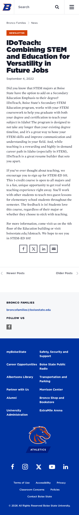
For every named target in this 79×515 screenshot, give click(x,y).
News (34, 22)
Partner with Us (17, 389)
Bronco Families (16, 22)
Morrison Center (51, 389)
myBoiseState (16, 351)
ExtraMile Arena (51, 410)
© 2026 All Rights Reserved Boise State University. (39, 505)
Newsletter (17, 33)
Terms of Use (22, 482)
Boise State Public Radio (52, 366)
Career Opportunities (21, 364)
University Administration (17, 412)
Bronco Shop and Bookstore (52, 400)
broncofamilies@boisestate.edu (28, 309)
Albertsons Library (19, 377)
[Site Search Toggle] (57, 7)
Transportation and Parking (53, 379)
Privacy (61, 482)
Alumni (11, 397)
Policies (55, 489)
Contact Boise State (39, 496)
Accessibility (43, 482)
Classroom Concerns (31, 489)
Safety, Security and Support (54, 354)
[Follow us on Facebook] (9, 326)
